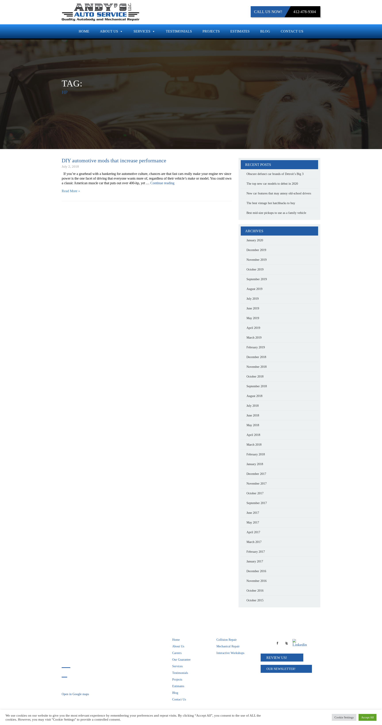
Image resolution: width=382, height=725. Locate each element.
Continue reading (162, 183)
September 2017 (256, 503)
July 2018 (252, 405)
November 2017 (256, 483)
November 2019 (256, 259)
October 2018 (255, 376)
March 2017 (254, 542)
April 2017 (253, 532)
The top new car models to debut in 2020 (272, 183)
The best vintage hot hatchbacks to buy (270, 203)
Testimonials (179, 31)
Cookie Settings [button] (344, 717)
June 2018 (252, 415)
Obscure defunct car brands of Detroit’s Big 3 (275, 174)
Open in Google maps (75, 694)
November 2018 (256, 366)
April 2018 (253, 435)
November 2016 (256, 581)
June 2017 (252, 512)
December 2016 (256, 571)
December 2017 (256, 474)
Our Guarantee (181, 659)
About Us (109, 31)
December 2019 (256, 250)
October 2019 (255, 269)
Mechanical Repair (228, 646)
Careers (176, 653)
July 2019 (252, 298)
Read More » (71, 191)
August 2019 (254, 289)
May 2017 (252, 522)
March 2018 (254, 444)
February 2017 (255, 551)
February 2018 (255, 454)
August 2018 (254, 396)
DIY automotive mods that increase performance (114, 160)
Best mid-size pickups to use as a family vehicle (276, 213)
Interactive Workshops (230, 653)
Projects (211, 31)
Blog (265, 31)
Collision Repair (226, 639)
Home (84, 31)
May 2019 (252, 318)
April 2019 (253, 328)
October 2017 (255, 493)
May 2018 (252, 425)
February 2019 (255, 347)
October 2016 (255, 590)
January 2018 (254, 464)
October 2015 (255, 600)
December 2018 (256, 357)
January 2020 (254, 240)
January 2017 (254, 561)
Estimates (240, 31)
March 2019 (254, 337)
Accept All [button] (367, 717)
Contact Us (292, 31)
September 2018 (256, 386)
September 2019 (256, 279)
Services (142, 31)
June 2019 (252, 308)
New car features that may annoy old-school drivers (278, 193)
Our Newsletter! (281, 669)
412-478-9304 (304, 12)
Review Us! (276, 658)
